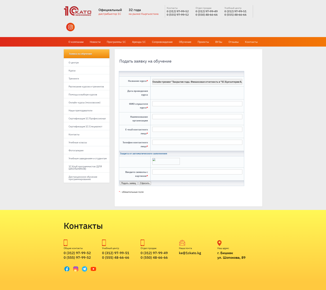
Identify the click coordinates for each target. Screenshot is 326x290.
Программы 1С (116, 42)
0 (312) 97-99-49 (207, 11)
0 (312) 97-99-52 (178, 11)
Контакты (251, 42)
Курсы (72, 70)
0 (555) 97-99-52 (178, 14)
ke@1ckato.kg (190, 253)
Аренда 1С (139, 42)
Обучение (185, 42)
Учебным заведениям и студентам (88, 158)
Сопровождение (162, 42)
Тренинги (74, 78)
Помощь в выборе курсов (83, 94)
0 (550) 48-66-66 (207, 14)
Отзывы (234, 42)
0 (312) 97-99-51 (235, 11)
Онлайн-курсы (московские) (85, 102)
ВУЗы (218, 42)
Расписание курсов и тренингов (86, 86)
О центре (74, 62)
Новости (95, 42)
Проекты (203, 42)
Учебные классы (78, 142)
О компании (76, 42)
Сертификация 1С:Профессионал (87, 118)
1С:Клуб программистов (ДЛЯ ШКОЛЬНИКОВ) (85, 167)
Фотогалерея (76, 150)
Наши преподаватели (80, 110)
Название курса (138, 80)
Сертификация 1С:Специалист (85, 126)
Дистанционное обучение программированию (83, 178)
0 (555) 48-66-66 (235, 14)
